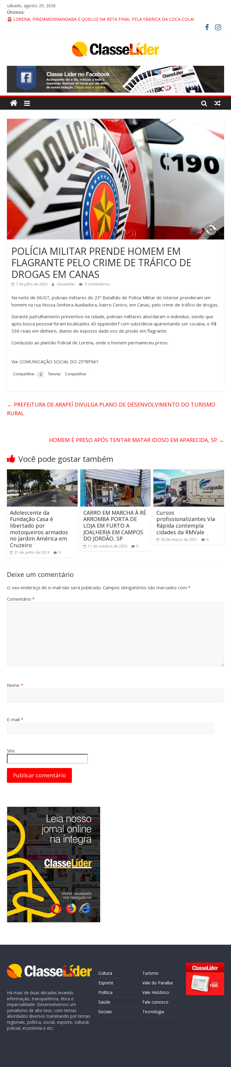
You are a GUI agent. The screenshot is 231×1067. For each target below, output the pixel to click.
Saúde (104, 1002)
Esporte (105, 983)
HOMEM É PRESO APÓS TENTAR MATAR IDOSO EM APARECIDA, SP (136, 440)
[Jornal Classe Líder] (13, 103)
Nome (15, 685)
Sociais (105, 1011)
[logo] (49, 967)
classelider (66, 284)
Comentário (21, 599)
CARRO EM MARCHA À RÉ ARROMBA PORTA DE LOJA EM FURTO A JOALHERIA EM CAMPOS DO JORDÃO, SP (114, 525)
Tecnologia (153, 1011)
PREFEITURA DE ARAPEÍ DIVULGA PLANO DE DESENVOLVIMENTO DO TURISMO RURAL (111, 409)
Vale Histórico (155, 992)
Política (105, 992)
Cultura (105, 973)
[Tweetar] (53, 374)
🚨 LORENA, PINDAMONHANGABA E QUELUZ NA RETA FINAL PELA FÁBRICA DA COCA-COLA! (100, 19)
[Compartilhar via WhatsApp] (74, 374)
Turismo (150, 973)
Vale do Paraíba (157, 983)
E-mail (15, 719)
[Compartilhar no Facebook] (23, 374)
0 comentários (96, 284)
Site (11, 751)
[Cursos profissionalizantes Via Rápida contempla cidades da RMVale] (188, 473)
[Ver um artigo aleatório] (217, 103)
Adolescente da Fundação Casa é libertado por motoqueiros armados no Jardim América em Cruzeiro (39, 529)
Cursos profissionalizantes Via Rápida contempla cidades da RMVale (185, 522)
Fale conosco (155, 1002)
